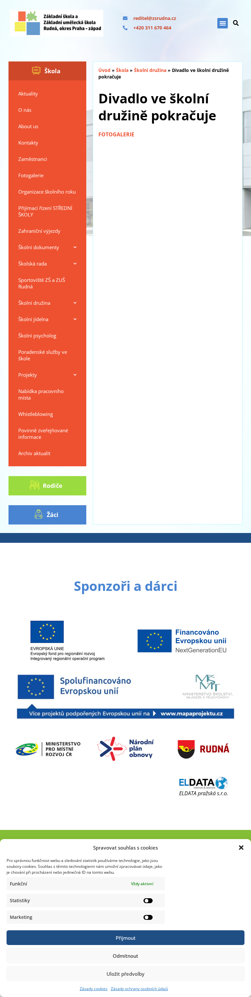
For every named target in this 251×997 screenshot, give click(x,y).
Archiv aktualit (34, 453)
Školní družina (34, 303)
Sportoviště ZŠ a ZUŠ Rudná (41, 283)
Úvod (104, 70)
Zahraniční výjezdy (39, 231)
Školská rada (32, 263)
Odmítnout (125, 956)
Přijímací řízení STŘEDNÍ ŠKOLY (45, 211)
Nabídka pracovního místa (41, 394)
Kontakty (28, 142)
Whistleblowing (35, 414)
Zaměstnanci (32, 159)
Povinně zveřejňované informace (43, 433)
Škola (122, 70)
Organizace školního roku (47, 191)
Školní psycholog (37, 335)
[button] (241, 847)
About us (28, 126)
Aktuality (28, 93)
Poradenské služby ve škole (42, 355)
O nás (24, 110)
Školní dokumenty (38, 247)
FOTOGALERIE (116, 134)
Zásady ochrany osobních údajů (139, 988)
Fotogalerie (30, 175)
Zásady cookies (94, 988)
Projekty (27, 374)
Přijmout (126, 938)
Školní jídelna (33, 319)
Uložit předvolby (125, 974)
